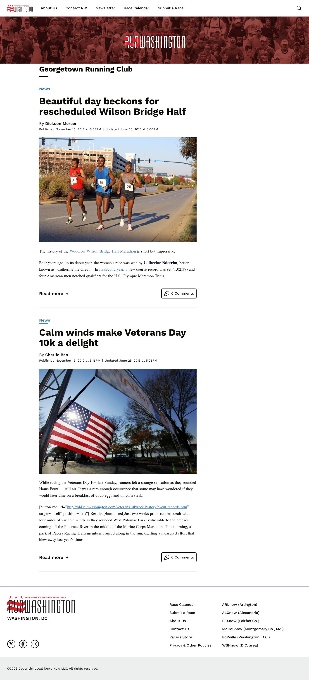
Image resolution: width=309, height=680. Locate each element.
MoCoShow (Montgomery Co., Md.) (253, 629)
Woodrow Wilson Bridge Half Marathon (103, 251)
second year (113, 269)
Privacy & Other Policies (190, 645)
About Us (49, 8)
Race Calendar (136, 8)
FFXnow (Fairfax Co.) (240, 621)
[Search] (299, 8)
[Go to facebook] (23, 644)
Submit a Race (170, 8)
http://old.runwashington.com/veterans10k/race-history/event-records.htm (127, 506)
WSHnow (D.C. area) (240, 645)
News (44, 88)
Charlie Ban (56, 354)
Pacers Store (180, 637)
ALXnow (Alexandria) (240, 613)
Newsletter (105, 8)
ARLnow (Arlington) (239, 604)
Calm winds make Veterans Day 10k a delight (112, 337)
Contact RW (76, 8)
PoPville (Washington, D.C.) (246, 637)
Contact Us (179, 629)
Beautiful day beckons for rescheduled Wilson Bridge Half (112, 106)
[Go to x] (11, 644)
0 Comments (182, 293)
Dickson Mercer (61, 123)
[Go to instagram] (35, 644)
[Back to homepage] (20, 8)
